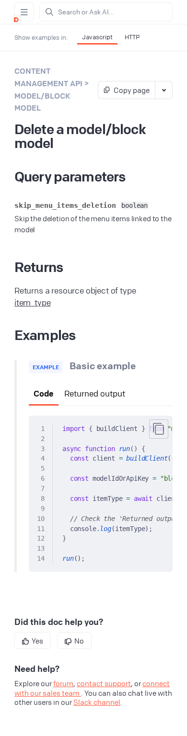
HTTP (132, 37)
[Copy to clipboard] (158, 429)
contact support (104, 683)
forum (63, 683)
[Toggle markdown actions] (163, 90)
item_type (32, 302)
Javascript (97, 37)
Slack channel (96, 702)
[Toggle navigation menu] (24, 12)
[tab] (43, 394)
